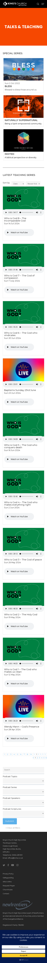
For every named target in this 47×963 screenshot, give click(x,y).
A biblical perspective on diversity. (21, 157)
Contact (6, 894)
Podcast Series (10, 787)
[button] (42, 4)
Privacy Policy (8, 874)
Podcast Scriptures (12, 809)
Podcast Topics (10, 776)
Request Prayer (9, 886)
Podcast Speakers (11, 798)
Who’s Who (7, 882)
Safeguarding (8, 878)
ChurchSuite (8, 890)
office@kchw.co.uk (15, 858)
